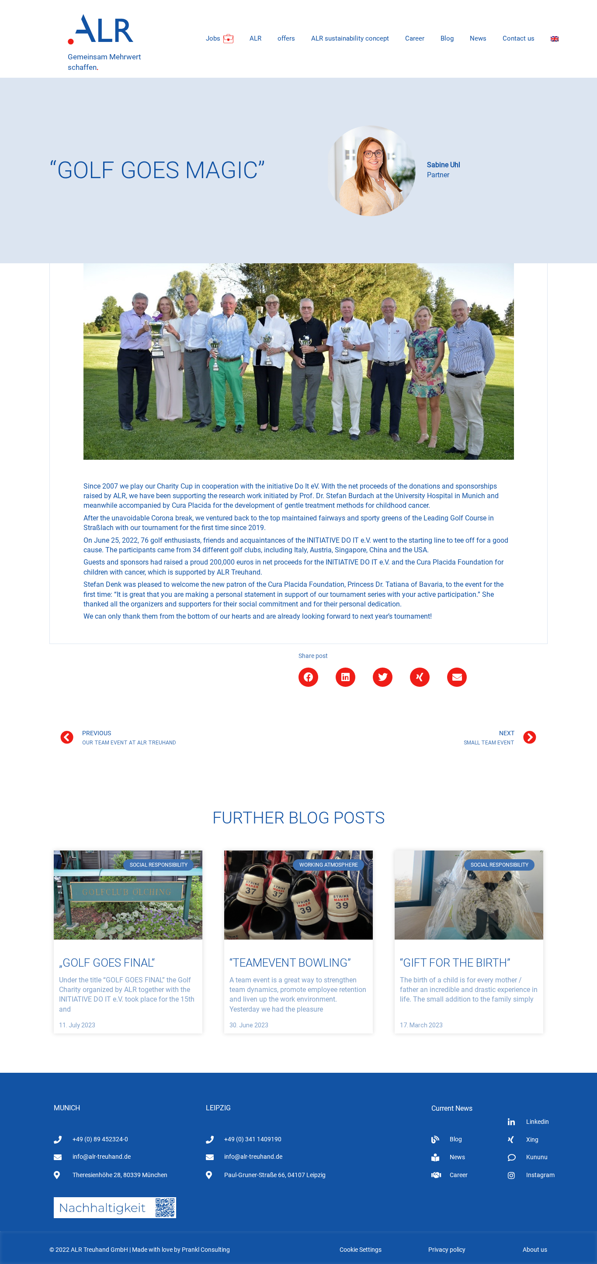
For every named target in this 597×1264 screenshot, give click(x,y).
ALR (255, 38)
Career (414, 38)
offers (286, 38)
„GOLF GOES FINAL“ (107, 962)
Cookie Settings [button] (361, 1249)
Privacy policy (446, 1249)
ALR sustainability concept (350, 38)
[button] (308, 677)
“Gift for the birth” (455, 962)
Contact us (519, 38)
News (478, 38)
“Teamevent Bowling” (290, 962)
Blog (447, 38)
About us (535, 1249)
